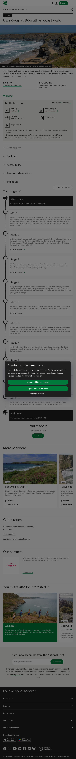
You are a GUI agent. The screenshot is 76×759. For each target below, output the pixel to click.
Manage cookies (37, 394)
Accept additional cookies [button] (38, 382)
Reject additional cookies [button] (38, 389)
